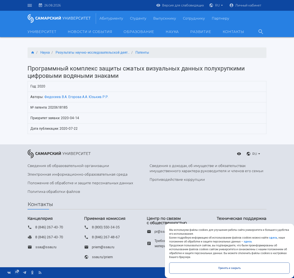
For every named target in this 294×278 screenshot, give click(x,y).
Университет (42, 32)
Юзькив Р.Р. (98, 97)
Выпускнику (164, 18)
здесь (273, 237)
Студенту (138, 18)
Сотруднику (194, 18)
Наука (172, 32)
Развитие (200, 32)
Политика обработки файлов (54, 192)
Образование (139, 32)
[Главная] (32, 53)
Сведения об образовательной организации (68, 166)
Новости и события (90, 32)
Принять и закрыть (229, 268)
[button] (216, 5)
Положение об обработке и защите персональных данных (80, 183)
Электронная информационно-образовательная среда (77, 174)
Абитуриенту (111, 18)
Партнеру (220, 18)
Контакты (233, 32)
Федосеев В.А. (55, 97)
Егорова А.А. (78, 97)
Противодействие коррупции (177, 180)
